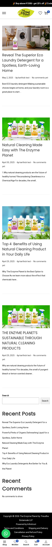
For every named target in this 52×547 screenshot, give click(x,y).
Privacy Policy (28, 536)
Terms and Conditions (14, 528)
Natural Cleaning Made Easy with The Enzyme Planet (22, 150)
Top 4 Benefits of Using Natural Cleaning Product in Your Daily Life (24, 249)
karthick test (23, 78)
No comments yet (40, 78)
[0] (46, 13)
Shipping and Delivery (38, 528)
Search (5, 395)
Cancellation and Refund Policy (28, 532)
